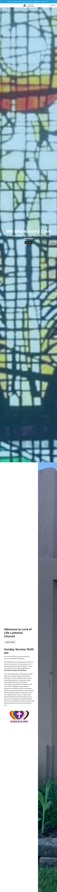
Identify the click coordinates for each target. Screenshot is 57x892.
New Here (28, 242)
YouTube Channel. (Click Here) (15, 670)
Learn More (10, 642)
